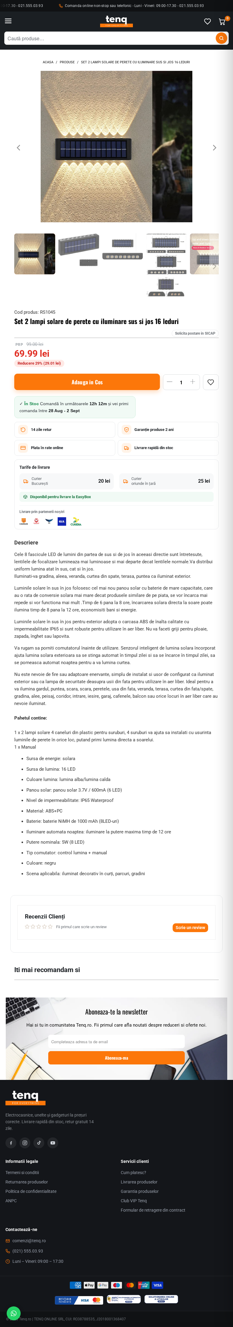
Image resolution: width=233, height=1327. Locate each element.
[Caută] (221, 38)
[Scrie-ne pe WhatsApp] (14, 1313)
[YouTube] (52, 1142)
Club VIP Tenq (134, 1200)
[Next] (214, 147)
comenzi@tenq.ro (29, 1240)
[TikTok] (38, 1142)
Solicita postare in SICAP (195, 333)
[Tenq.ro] (116, 22)
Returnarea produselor (26, 1182)
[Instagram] (24, 1142)
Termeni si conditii (22, 1172)
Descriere (26, 542)
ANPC (11, 1200)
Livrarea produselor (139, 1182)
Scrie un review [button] (190, 927)
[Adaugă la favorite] (211, 382)
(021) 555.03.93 (27, 1251)
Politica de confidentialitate (30, 1191)
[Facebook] (10, 1142)
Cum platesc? (133, 1172)
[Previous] (19, 147)
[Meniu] (8, 21)
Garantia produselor (140, 1191)
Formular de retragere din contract (153, 1210)
